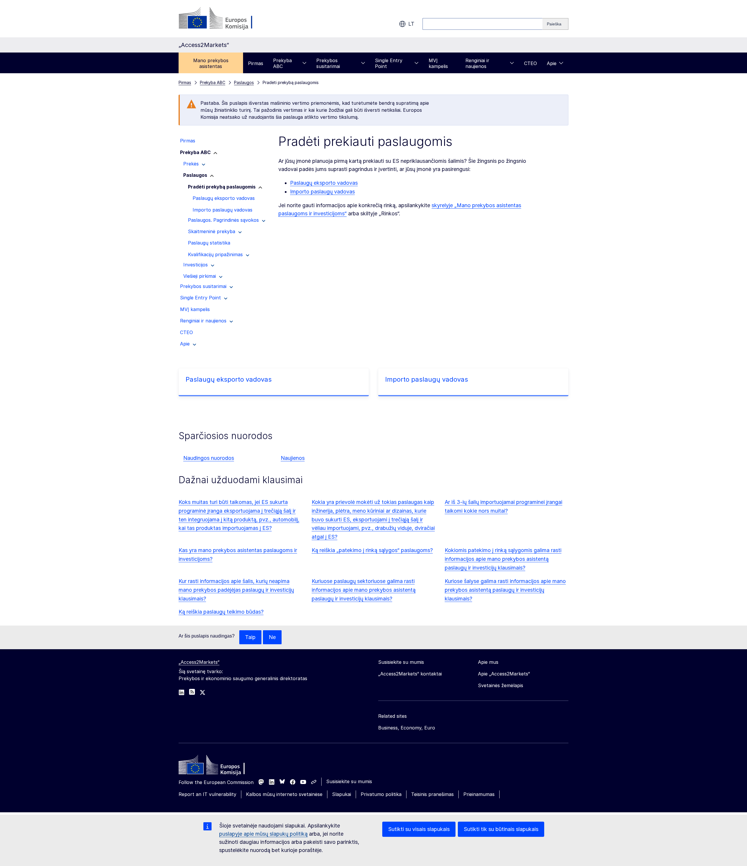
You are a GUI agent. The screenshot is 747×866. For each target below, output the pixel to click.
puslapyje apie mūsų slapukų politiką (263, 834)
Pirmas (255, 63)
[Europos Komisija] (226, 18)
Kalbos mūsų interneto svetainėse (284, 794)
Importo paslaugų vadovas (322, 191)
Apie (551, 63)
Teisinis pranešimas (432, 794)
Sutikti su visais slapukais (419, 829)
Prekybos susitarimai (328, 63)
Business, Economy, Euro (406, 728)
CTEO (530, 63)
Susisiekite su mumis (349, 781)
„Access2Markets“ (199, 662)
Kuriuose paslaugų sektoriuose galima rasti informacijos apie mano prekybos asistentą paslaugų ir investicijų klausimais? (364, 590)
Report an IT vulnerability (207, 794)
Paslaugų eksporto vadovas (324, 183)
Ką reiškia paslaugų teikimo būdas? (221, 612)
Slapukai (341, 794)
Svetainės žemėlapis (500, 685)
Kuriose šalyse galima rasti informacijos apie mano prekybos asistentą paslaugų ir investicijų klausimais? (505, 590)
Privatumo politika (381, 794)
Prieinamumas (479, 794)
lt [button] (411, 24)
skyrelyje (443, 205)
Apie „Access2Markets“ (504, 674)
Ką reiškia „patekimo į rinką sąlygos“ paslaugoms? (372, 550)
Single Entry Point (388, 63)
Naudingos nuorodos (208, 458)
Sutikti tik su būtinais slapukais (501, 829)
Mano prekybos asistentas (210, 63)
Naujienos (293, 458)
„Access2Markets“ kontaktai (410, 674)
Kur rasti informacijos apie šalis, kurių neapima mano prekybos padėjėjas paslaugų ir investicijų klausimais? (236, 590)
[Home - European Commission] (221, 766)
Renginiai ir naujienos (477, 63)
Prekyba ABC (282, 63)
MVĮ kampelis (438, 63)
